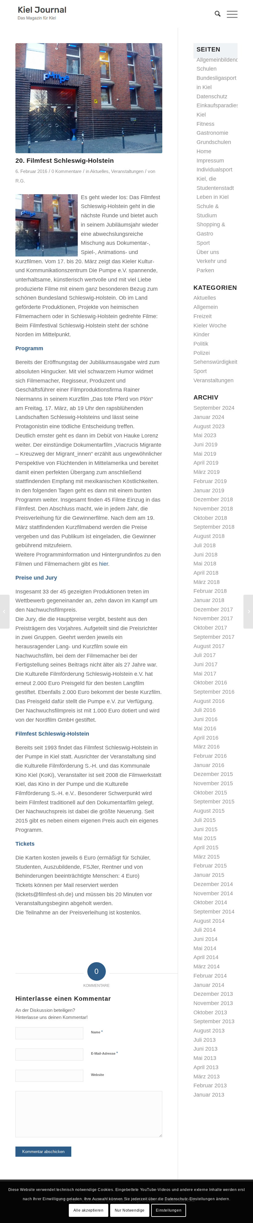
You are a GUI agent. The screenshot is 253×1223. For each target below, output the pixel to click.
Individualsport (214, 169)
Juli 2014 (204, 930)
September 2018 (213, 527)
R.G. (20, 181)
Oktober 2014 (210, 902)
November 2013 (213, 1003)
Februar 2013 (210, 1085)
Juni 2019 (205, 444)
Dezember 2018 (213, 499)
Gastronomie (212, 133)
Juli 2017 (204, 655)
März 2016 (206, 747)
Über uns (208, 252)
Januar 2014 (208, 985)
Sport (203, 243)
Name (97, 1032)
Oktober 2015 (210, 793)
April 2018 (205, 573)
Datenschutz (212, 96)
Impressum (210, 161)
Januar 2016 (208, 765)
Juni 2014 (205, 939)
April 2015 (205, 847)
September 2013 (213, 1021)
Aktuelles (99, 171)
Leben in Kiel (213, 197)
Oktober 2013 (210, 1012)
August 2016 (209, 701)
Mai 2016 (204, 728)
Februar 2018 (210, 591)
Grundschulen (214, 142)
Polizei (201, 353)
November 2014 (213, 893)
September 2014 (213, 912)
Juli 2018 (204, 545)
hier (103, 564)
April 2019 (205, 463)
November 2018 (213, 509)
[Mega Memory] (5, 612)
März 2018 (206, 582)
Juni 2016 (205, 719)
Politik (200, 344)
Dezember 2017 (213, 609)
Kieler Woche (209, 325)
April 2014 (205, 957)
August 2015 (209, 811)
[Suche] (215, 14)
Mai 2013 (204, 1058)
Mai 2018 (204, 563)
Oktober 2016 (210, 682)
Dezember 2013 (213, 994)
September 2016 (213, 692)
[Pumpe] (88, 98)
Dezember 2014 (213, 884)
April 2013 (205, 1067)
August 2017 (209, 646)
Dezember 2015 (213, 774)
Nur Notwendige (130, 1210)
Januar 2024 (208, 417)
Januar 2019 (208, 490)
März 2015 (206, 857)
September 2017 (213, 637)
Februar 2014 (210, 976)
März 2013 (206, 1076)
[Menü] (229, 14)
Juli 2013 (204, 1040)
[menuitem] (215, 14)
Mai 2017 (204, 674)
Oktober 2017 (210, 628)
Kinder (201, 334)
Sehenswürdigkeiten (218, 362)
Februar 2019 (210, 481)
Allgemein (205, 307)
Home (204, 151)
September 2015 (213, 801)
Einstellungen (168, 1210)
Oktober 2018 (210, 518)
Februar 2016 (210, 756)
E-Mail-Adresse (104, 1053)
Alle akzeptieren (88, 1210)
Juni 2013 (205, 1049)
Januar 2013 (208, 1095)
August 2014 (209, 921)
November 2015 (213, 783)
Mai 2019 (204, 454)
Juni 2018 (205, 555)
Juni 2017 (205, 664)
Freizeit (202, 316)
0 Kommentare (66, 171)
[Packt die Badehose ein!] (248, 612)
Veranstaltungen (127, 171)
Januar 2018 (208, 600)
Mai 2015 (204, 838)
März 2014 (206, 966)
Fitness (205, 124)
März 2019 (206, 472)
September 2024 (213, 408)
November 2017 (213, 618)
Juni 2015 (205, 829)
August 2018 (209, 536)
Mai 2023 (204, 435)
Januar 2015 (208, 875)
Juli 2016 (204, 710)
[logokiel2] (43, 14)
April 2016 (205, 738)
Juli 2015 (204, 820)
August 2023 (209, 426)
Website (97, 1075)
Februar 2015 (210, 866)
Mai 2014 (204, 948)
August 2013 (209, 1031)
